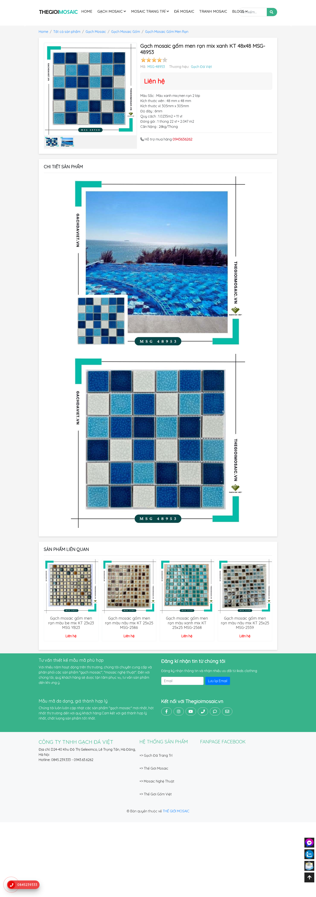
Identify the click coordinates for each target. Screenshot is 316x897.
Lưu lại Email (217, 681)
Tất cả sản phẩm (66, 31)
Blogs (238, 11)
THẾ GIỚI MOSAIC (176, 811)
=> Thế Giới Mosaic (154, 768)
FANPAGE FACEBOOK (222, 742)
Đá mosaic (184, 11)
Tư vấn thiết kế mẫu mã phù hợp (71, 660)
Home (86, 11)
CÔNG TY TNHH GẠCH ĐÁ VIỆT (76, 742)
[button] (24, 23)
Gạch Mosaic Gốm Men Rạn (166, 31)
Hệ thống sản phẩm (164, 742)
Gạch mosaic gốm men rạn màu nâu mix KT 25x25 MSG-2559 (245, 623)
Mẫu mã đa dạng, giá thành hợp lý (73, 701)
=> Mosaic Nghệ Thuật (157, 781)
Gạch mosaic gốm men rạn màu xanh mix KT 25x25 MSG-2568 (187, 623)
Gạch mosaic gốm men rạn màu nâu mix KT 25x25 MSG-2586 (129, 623)
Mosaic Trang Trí (149, 11)
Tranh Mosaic (213, 11)
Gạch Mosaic (110, 11)
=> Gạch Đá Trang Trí (156, 755)
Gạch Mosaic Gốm (125, 31)
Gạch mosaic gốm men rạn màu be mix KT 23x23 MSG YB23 (71, 623)
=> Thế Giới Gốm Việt (156, 794)
